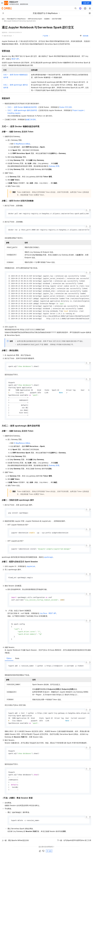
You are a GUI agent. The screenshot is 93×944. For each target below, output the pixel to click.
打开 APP (86, 3)
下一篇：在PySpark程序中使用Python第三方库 (74, 840)
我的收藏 (85, 36)
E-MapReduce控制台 (22, 144)
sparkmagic (48, 557)
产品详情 (45, 36)
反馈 (50, 851)
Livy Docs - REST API (48, 613)
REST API (15, 59)
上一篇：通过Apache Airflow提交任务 (15, 840)
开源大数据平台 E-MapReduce (16, 19)
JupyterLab (31, 566)
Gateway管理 (54, 166)
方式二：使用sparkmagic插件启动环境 (22, 110)
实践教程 (47, 19)
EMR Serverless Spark (35, 19)
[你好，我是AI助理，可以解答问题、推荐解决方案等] (80, 8)
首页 (3, 19)
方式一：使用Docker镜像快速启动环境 (22, 107)
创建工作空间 (31, 119)
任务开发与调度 (56, 19)
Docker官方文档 (65, 107)
